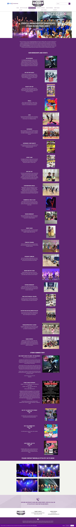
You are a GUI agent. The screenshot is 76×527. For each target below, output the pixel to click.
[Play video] (27, 470)
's (36, 41)
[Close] (74, 525)
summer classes (26, 42)
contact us (26, 65)
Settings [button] (64, 525)
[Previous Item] (13, 25)
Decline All (67, 525)
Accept (72, 525)
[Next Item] (70, 25)
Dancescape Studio (33, 41)
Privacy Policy (35, 525)
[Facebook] (10, 3)
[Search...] (69, 4)
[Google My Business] (8, 3)
